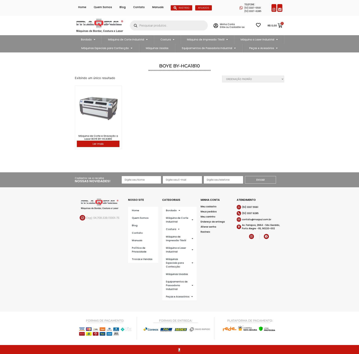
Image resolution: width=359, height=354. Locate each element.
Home (82, 7)
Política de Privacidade (139, 249)
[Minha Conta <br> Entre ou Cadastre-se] (215, 25)
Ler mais (98, 144)
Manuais (158, 7)
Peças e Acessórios (261, 48)
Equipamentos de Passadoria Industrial (207, 48)
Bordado (86, 39)
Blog (122, 7)
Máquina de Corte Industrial (126, 39)
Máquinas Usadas (157, 48)
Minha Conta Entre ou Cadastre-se (232, 25)
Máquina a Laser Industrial (257, 39)
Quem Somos (103, 7)
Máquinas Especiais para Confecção (105, 48)
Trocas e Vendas (142, 259)
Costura (165, 39)
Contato (139, 7)
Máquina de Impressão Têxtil (205, 39)
